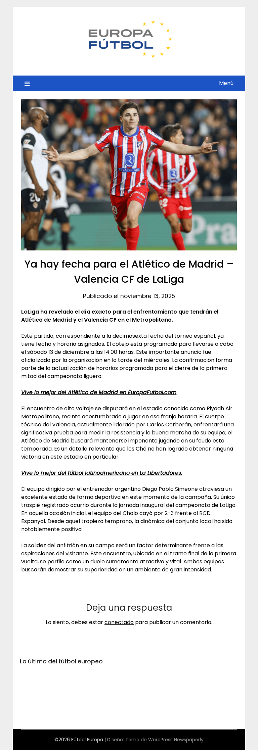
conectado (119, 622)
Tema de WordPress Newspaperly (164, 739)
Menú (226, 83)
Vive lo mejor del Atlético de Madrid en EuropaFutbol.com (98, 392)
